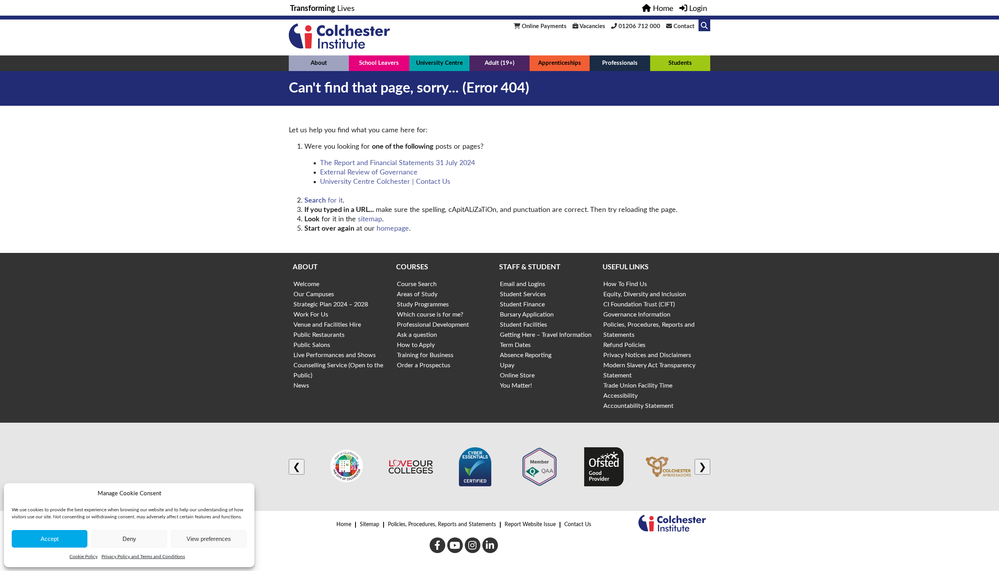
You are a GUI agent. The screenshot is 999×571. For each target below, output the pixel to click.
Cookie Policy (83, 556)
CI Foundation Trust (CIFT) (639, 304)
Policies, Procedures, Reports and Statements (442, 524)
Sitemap (369, 524)
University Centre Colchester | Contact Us (385, 181)
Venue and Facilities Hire (327, 325)
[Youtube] (455, 545)
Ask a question (417, 335)
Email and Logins (522, 284)
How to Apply (416, 345)
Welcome (306, 284)
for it (323, 200)
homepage (393, 228)
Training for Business (425, 355)
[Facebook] (437, 545)
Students (680, 63)
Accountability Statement (638, 406)
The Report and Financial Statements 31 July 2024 (397, 163)
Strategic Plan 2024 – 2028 (330, 304)
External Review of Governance (369, 172)
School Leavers (379, 63)
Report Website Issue (530, 524)
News (301, 385)
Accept (50, 538)
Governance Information (636, 314)
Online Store (517, 375)
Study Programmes (423, 304)
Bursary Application (527, 314)
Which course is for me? (430, 314)
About (319, 63)
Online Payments (543, 26)
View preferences (209, 538)
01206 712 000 (638, 26)
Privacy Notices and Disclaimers (647, 355)
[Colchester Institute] (339, 46)
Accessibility (620, 396)
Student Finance (522, 304)
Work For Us (310, 314)
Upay (507, 365)
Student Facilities (523, 325)
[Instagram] (472, 545)
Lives (322, 8)
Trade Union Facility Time (637, 385)
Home (343, 524)
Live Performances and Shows (334, 355)
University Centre (439, 63)
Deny (129, 538)
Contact (683, 26)
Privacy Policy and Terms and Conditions (143, 556)
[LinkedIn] (490, 545)
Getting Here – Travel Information (546, 335)
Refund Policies (624, 345)
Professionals (620, 63)
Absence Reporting (525, 355)
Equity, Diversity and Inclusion (644, 294)
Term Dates (515, 345)
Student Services (523, 294)
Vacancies (591, 26)
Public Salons (311, 345)
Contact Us (577, 524)
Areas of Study (417, 294)
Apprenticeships (559, 63)
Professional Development (433, 325)
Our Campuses (313, 294)
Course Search (417, 284)
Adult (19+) (499, 63)
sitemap (370, 219)
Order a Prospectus (423, 365)
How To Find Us (625, 284)
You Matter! (516, 385)
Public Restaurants (319, 335)
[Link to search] (704, 25)
